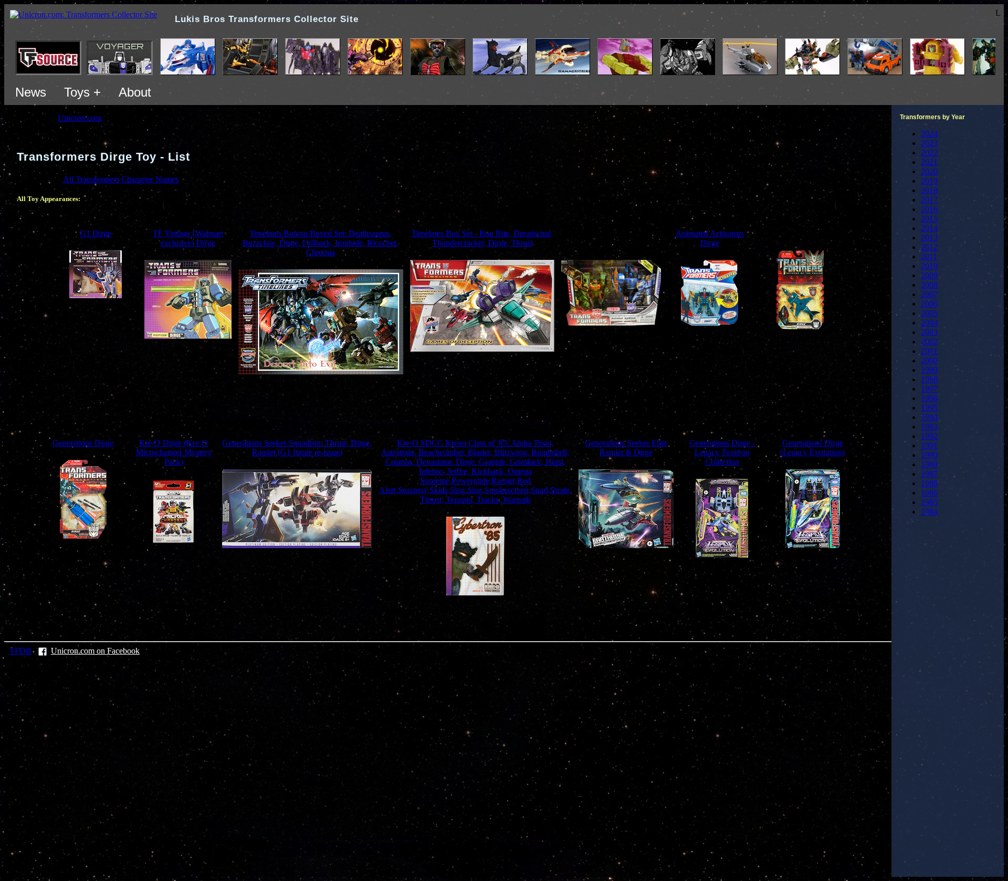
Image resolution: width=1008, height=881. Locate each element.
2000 (929, 360)
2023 (929, 143)
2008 (929, 284)
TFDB (20, 650)
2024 (929, 133)
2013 (929, 237)
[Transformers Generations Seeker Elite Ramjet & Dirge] (626, 545)
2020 (929, 171)
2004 (929, 322)
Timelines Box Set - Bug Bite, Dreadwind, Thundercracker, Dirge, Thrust (482, 238)
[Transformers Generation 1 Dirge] (95, 295)
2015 (929, 218)
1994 (929, 417)
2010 (929, 265)
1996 (929, 398)
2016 (929, 209)
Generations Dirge (82, 442)
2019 (929, 180)
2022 (929, 152)
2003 (929, 332)
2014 (929, 228)
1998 (929, 379)
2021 (929, 162)
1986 (929, 492)
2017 (929, 199)
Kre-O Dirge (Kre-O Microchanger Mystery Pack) (174, 452)
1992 (929, 436)
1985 (929, 502)
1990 (929, 454)
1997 (929, 388)
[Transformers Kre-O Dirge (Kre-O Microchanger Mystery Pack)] (173, 541)
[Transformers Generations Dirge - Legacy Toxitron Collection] (722, 554)
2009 (929, 275)
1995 (929, 407)
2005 (929, 313)
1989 (929, 464)
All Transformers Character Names (120, 179)
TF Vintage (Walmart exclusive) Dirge (188, 238)
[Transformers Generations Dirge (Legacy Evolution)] (812, 545)
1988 (929, 483)
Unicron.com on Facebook (95, 650)
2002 (929, 341)
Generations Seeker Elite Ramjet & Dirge (626, 447)
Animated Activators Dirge (710, 238)
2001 (929, 351)
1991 (929, 445)
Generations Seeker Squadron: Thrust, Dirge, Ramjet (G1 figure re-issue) (297, 447)
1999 (929, 369)
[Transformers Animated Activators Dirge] (709, 322)
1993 (929, 426)
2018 (929, 190)
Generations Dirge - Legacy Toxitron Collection (722, 452)
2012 (929, 247)
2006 (929, 303)
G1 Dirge (95, 233)
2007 (929, 294)
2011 (929, 256)
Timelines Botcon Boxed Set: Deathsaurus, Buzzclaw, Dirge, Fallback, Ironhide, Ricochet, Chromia (320, 243)
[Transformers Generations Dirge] (83, 535)
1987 (929, 473)
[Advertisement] (448, 406)
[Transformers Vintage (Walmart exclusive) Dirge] (188, 335)
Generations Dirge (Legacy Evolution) (812, 447)
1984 (929, 511)
